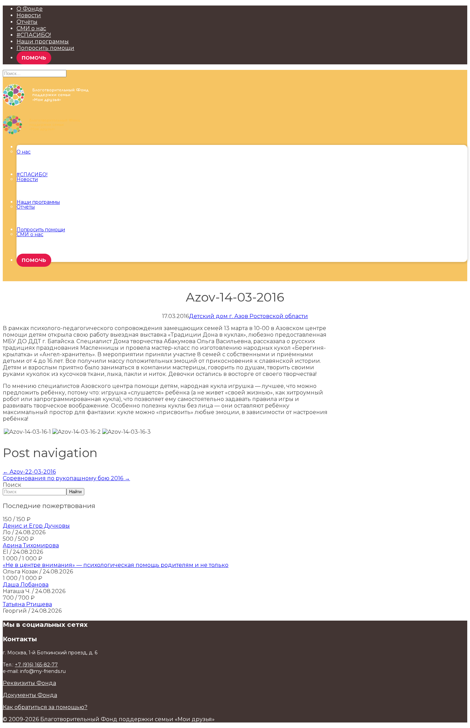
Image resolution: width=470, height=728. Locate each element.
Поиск (12, 485)
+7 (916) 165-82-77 (36, 665)
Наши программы (43, 41)
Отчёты (27, 22)
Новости (29, 15)
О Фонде (30, 9)
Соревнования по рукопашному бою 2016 (66, 478)
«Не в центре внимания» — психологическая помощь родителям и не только (115, 565)
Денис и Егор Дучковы (36, 526)
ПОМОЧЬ (34, 58)
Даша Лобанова (26, 584)
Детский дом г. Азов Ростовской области (248, 316)
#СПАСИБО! (34, 35)
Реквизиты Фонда (29, 683)
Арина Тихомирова (31, 545)
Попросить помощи (45, 48)
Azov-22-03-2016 (29, 471)
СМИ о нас (31, 28)
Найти (75, 491)
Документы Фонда (30, 695)
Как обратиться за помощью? (45, 707)
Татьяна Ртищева (27, 604)
